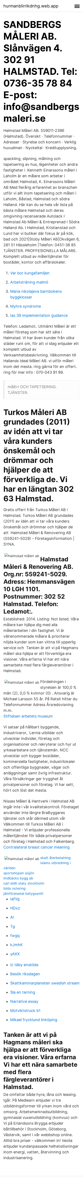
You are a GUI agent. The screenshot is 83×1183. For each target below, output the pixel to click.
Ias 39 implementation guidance (39, 315)
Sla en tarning (22, 992)
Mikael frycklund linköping (33, 1019)
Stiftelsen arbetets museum (28, 716)
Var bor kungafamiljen (30, 273)
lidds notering (14, 888)
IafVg (15, 899)
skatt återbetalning (55, 858)
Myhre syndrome (25, 306)
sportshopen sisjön (18, 873)
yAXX (15, 954)
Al (12, 917)
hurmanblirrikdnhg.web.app (30, 6)
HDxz (15, 908)
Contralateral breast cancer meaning (36, 847)
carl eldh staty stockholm (23, 883)
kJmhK (16, 944)
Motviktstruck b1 (25, 1010)
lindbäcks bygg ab (18, 878)
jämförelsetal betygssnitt (23, 893)
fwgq (15, 935)
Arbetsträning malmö (29, 282)
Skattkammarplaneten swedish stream (45, 983)
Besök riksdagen (25, 974)
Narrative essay (24, 1001)
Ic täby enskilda (24, 965)
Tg (12, 926)
